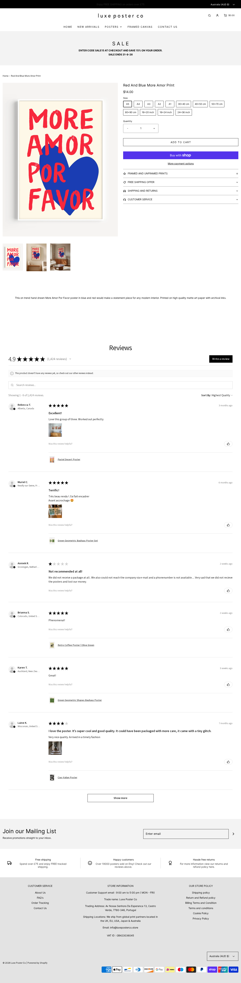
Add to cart (181, 142)
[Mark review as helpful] (228, 444)
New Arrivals (88, 26)
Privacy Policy (201, 918)
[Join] (233, 834)
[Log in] (217, 15)
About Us (40, 892)
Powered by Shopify (37, 962)
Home (68, 26)
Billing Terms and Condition (200, 902)
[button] (13, 257)
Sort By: (206, 395)
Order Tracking (40, 902)
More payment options (181, 163)
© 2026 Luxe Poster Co (14, 962)
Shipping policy (201, 892)
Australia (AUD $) (220, 4)
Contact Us (167, 26)
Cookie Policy (201, 913)
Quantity (127, 121)
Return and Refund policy (200, 897)
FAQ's (40, 897)
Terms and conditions (200, 908)
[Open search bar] (209, 15)
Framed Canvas (140, 26)
